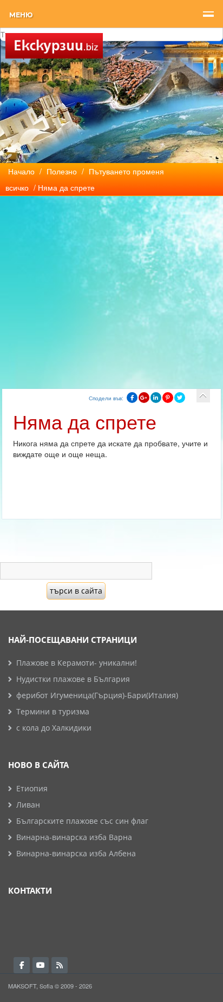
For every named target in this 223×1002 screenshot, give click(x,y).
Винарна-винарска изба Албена (76, 853)
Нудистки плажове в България (73, 679)
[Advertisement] (111, 285)
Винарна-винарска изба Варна (74, 837)
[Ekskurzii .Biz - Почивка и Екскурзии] (54, 45)
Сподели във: (106, 398)
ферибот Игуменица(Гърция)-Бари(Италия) (97, 695)
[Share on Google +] (144, 397)
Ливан (28, 804)
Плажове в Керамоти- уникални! (76, 663)
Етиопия (32, 788)
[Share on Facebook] (132, 397)
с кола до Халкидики (53, 728)
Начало (21, 171)
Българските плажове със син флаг (82, 821)
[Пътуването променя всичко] (203, 395)
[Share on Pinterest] (167, 397)
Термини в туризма (52, 711)
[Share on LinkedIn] (155, 397)
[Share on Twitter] (179, 397)
